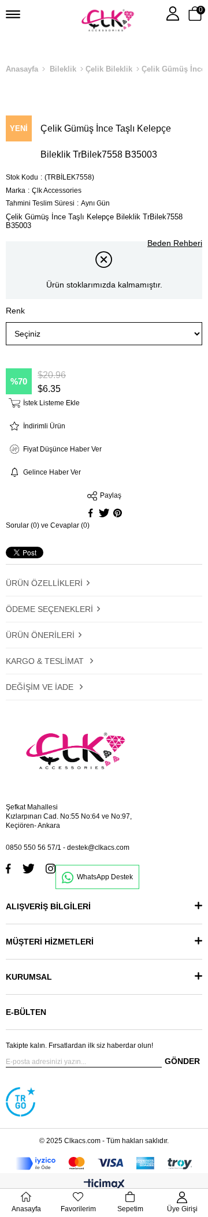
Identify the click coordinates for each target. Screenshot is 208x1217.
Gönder (182, 1061)
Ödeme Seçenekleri (49, 609)
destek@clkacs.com (98, 847)
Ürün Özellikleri (44, 583)
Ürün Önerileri (40, 635)
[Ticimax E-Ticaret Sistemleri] (104, 1185)
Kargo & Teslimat (46, 661)
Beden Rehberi (174, 243)
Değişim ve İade (41, 687)
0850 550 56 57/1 (33, 847)
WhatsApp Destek (105, 877)
